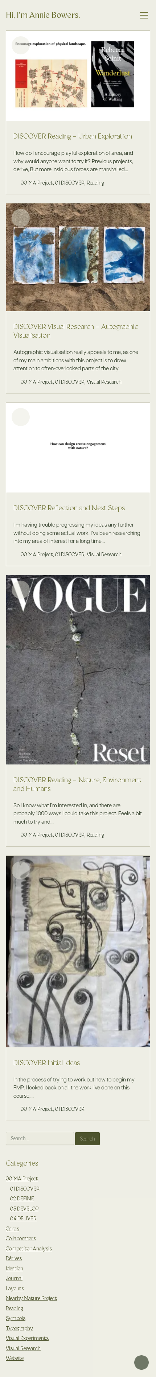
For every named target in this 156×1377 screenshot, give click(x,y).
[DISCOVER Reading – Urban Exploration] (78, 76)
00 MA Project (37, 183)
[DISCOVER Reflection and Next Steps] (78, 447)
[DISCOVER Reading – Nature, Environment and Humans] (78, 669)
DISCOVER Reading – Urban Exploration (72, 136)
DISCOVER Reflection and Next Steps (69, 508)
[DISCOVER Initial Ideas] (78, 951)
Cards (12, 1229)
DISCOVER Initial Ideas (46, 1063)
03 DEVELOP (24, 1209)
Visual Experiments (27, 1338)
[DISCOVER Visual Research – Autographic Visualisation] (78, 257)
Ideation (14, 1268)
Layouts (15, 1288)
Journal (14, 1278)
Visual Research (104, 382)
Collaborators (21, 1238)
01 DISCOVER (70, 183)
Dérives (14, 1258)
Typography (19, 1328)
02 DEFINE (22, 1198)
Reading (95, 183)
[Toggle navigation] (144, 15)
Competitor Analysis (29, 1249)
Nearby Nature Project (31, 1298)
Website (15, 1358)
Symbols (15, 1318)
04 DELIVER (23, 1218)
